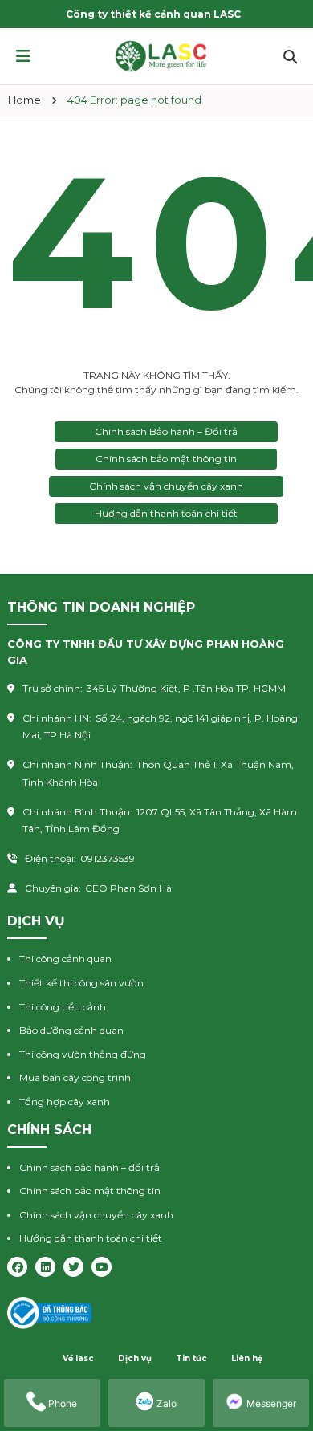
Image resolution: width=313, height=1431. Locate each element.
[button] (23, 56)
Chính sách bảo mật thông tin (166, 459)
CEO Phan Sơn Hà (128, 888)
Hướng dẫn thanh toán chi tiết (166, 513)
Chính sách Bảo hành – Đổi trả (166, 431)
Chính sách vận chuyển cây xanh (166, 486)
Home (24, 99)
